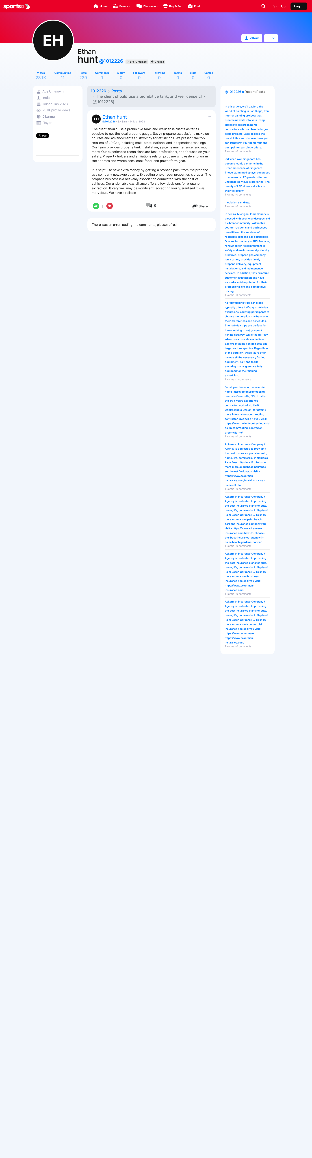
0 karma (159, 61)
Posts (116, 91)
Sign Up (279, 6)
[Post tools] (208, 115)
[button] (100, 6)
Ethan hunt (114, 117)
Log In (299, 6)
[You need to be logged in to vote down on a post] (109, 206)
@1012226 (111, 61)
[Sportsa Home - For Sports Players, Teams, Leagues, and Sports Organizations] (16, 6)
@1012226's (234, 92)
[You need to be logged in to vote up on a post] (95, 206)
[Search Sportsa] (263, 6)
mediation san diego (237, 202)
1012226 (98, 91)
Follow (253, 38)
